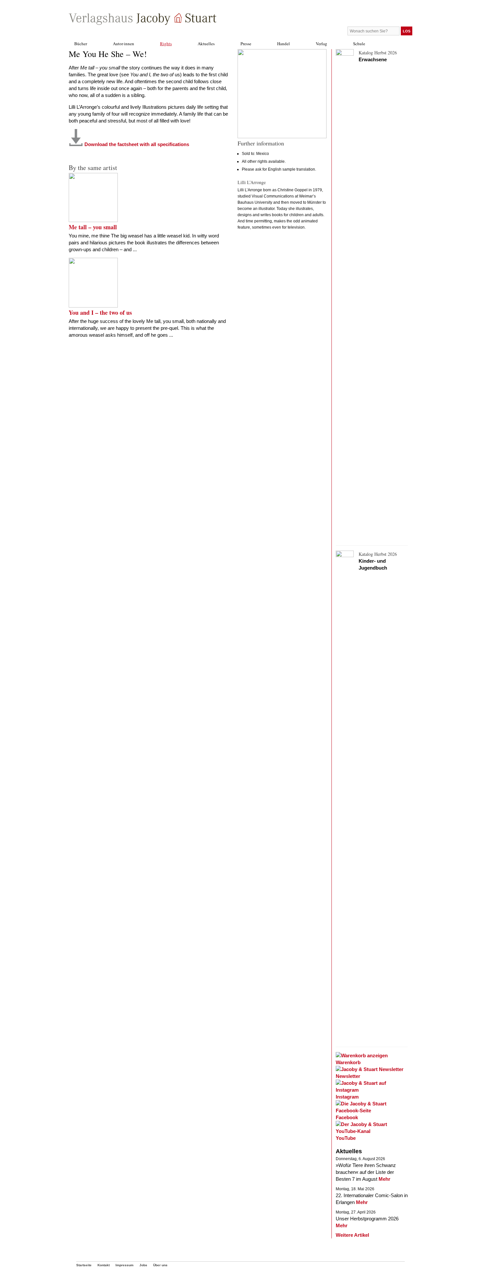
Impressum (125, 1265)
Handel (283, 44)
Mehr (384, 1179)
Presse (245, 44)
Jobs (143, 1265)
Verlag (321, 44)
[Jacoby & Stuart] (142, 23)
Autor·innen (123, 44)
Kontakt (104, 1265)
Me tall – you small (93, 227)
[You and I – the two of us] (93, 306)
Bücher (80, 44)
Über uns (160, 1265)
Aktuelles (206, 44)
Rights (166, 44)
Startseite (84, 1265)
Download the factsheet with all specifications (136, 144)
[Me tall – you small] (93, 220)
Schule (359, 44)
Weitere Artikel (352, 1235)
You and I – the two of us (100, 312)
